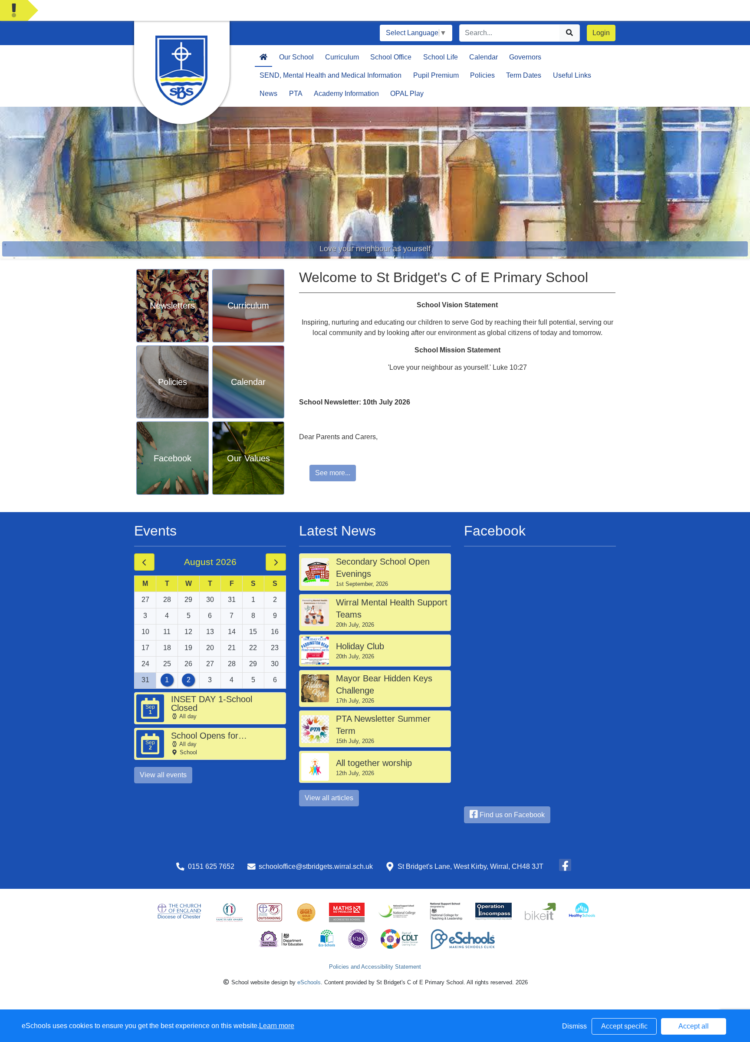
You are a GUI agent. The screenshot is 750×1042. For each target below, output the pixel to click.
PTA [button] (296, 93)
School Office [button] (390, 57)
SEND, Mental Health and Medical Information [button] (330, 75)
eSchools (309, 982)
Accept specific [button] (624, 1026)
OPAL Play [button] (407, 93)
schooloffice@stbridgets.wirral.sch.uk (316, 866)
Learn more (276, 1025)
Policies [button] (482, 75)
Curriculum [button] (342, 57)
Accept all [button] (693, 1026)
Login (601, 32)
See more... (332, 473)
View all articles (329, 798)
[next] (276, 562)
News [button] (268, 93)
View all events (163, 775)
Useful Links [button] (572, 75)
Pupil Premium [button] (436, 75)
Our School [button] (296, 57)
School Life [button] (440, 57)
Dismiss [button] (574, 1026)
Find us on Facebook (511, 814)
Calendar (483, 57)
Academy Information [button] (346, 93)
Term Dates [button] (523, 75)
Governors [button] (525, 57)
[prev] (144, 562)
